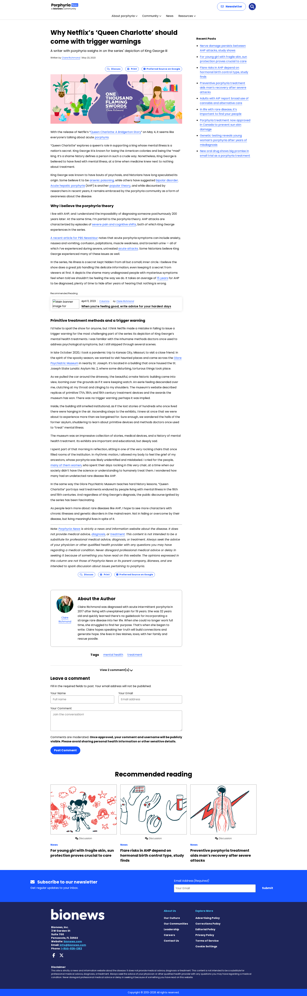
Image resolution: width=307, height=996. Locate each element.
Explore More (204, 911)
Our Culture (172, 918)
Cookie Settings (206, 946)
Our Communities (176, 923)
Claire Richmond (71, 57)
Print (133, 68)
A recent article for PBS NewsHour (74, 238)
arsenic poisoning (102, 180)
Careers (169, 935)
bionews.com (73, 941)
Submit (267, 888)
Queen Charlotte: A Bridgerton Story (115, 132)
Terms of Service (207, 941)
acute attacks (128, 249)
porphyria (102, 137)
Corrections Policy (207, 923)
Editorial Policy (205, 929)
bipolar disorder (167, 180)
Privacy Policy (204, 935)
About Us (170, 911)
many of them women (66, 465)
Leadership (171, 929)
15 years (162, 278)
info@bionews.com (73, 945)
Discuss (115, 68)
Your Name (58, 693)
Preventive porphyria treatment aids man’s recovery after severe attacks (223, 87)
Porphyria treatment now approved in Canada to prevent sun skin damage (225, 124)
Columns (104, 301)
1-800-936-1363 (71, 948)
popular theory (120, 186)
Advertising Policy (207, 918)
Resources (185, 16)
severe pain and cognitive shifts (114, 224)
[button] (231, 6)
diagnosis (98, 534)
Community (150, 16)
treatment (117, 534)
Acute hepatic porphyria (67, 186)
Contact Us (171, 941)
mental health (113, 655)
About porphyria (123, 16)
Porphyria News (69, 529)
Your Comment (61, 708)
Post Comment (65, 750)
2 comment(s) (115, 670)
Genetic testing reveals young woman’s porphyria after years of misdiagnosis (223, 140)
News (169, 16)
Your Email (126, 693)
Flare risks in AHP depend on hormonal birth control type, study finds (224, 72)
